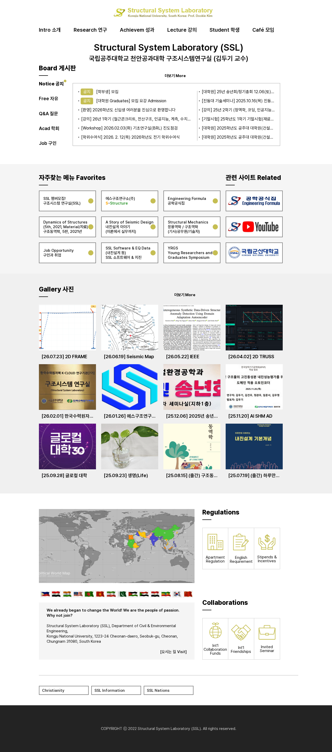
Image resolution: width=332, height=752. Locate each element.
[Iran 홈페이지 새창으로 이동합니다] (111, 594)
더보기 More (175, 75)
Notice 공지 (51, 83)
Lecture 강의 (182, 30)
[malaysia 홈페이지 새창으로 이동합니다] (78, 594)
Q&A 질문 (48, 113)
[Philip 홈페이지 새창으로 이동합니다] (45, 594)
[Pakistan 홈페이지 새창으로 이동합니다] (122, 594)
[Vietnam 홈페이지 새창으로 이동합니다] (100, 594)
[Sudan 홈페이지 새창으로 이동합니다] (144, 594)
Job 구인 (48, 143)
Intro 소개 (50, 30)
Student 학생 (224, 30)
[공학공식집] (254, 201)
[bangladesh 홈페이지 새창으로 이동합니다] (89, 594)
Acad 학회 (49, 128)
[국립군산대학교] (254, 252)
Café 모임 (263, 30)
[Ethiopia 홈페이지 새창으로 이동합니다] (166, 594)
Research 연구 (90, 30)
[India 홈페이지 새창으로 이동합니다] (67, 594)
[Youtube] (254, 226)
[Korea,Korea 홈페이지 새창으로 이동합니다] (177, 594)
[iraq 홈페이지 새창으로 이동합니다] (56, 594)
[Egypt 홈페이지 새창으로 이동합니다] (155, 594)
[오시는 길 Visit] (173, 651)
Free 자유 (48, 98)
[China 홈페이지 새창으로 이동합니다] (187, 594)
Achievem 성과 (137, 30)
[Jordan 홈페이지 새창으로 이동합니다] (133, 594)
